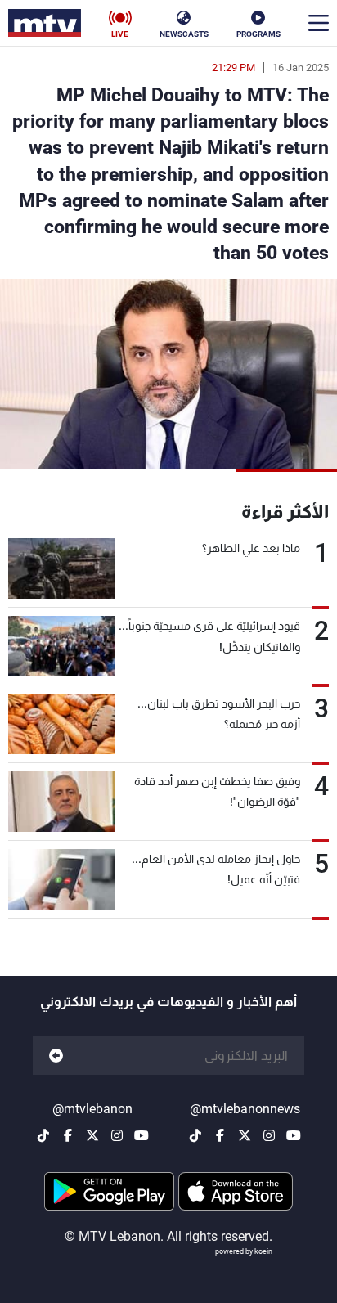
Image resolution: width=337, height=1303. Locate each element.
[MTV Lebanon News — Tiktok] (195, 1135)
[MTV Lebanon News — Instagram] (269, 1135)
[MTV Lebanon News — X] (244, 1135)
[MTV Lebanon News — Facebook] (220, 1135)
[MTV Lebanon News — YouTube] (293, 1135)
